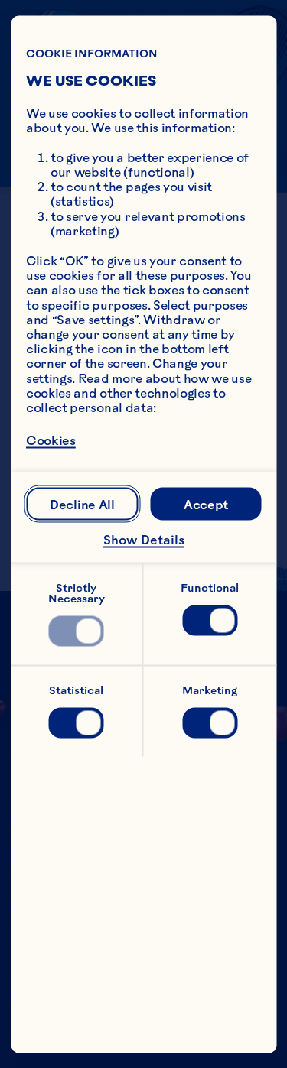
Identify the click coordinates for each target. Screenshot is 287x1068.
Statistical (76, 689)
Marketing (209, 689)
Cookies (51, 440)
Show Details (143, 540)
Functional (210, 587)
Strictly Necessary (76, 592)
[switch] (76, 630)
